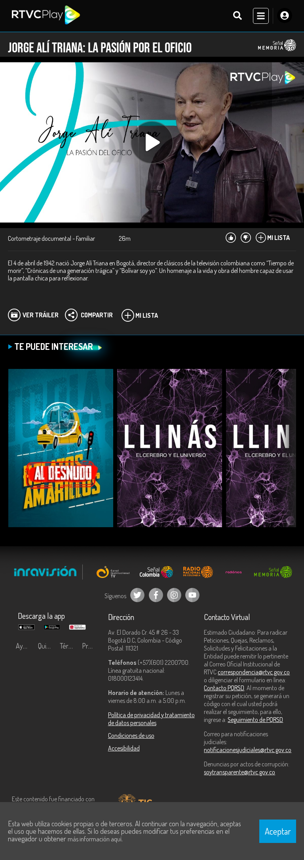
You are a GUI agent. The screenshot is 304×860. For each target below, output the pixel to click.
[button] (286, 454)
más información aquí (95, 839)
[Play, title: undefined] (152, 142)
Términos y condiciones (69, 645)
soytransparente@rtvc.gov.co (239, 772)
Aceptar (278, 831)
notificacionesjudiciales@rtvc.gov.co (247, 750)
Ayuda (24, 645)
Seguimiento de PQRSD (255, 720)
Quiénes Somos (47, 645)
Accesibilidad (124, 748)
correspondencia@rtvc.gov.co (254, 672)
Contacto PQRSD (224, 688)
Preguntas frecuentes (91, 645)
